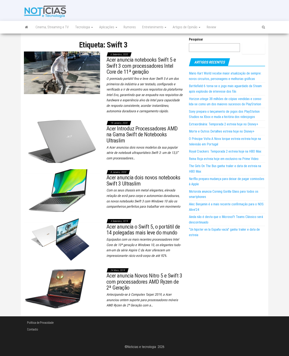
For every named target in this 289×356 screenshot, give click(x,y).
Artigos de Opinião (185, 27)
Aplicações (107, 27)
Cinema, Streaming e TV (52, 27)
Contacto (32, 329)
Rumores (130, 27)
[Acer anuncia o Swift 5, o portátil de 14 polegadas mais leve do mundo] (62, 239)
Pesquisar (196, 39)
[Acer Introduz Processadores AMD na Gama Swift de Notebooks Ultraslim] (62, 141)
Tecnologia (83, 27)
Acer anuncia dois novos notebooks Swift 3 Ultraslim (143, 180)
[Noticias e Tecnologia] (26, 27)
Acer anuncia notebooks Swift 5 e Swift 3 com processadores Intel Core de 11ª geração (141, 66)
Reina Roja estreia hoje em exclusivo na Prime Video (224, 159)
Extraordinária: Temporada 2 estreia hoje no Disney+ (223, 124)
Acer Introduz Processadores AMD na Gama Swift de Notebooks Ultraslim (142, 134)
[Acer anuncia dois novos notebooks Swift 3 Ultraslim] (62, 190)
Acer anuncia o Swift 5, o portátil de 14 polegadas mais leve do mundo (143, 229)
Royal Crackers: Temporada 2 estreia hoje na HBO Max (225, 151)
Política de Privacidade (40, 322)
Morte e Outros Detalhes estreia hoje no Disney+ (222, 131)
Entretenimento (153, 27)
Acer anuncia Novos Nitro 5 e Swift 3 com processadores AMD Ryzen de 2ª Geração (144, 281)
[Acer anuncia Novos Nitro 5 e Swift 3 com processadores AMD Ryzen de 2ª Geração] (62, 288)
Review (211, 27)
